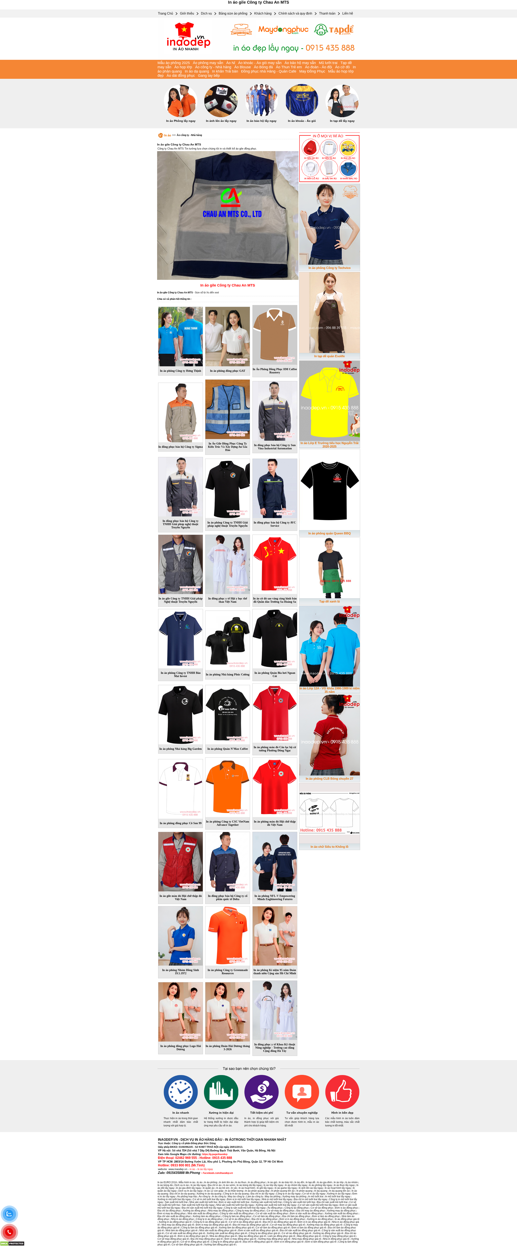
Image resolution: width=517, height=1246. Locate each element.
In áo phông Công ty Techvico (330, 268)
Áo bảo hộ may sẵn (300, 63)
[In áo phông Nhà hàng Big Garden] (180, 713)
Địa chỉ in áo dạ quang (182, 1193)
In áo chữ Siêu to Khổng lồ (329, 846)
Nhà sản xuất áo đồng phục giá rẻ (217, 1230)
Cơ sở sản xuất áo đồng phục (272, 1213)
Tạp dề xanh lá (329, 601)
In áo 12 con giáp (213, 1190)
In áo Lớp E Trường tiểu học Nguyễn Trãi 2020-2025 (329, 444)
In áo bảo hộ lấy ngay (261, 120)
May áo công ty (236, 1196)
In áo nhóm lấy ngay (296, 1185)
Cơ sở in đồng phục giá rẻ (195, 1241)
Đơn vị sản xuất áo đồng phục (306, 1213)
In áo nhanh (180, 1112)
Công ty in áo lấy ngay (288, 1193)
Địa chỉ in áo (215, 1185)
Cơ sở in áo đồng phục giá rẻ (245, 1222)
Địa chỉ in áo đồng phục (265, 1219)
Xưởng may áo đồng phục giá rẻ (324, 1224)
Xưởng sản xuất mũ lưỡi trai (266, 1202)
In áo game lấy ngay (286, 1188)
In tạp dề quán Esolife (329, 356)
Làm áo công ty (254, 1196)
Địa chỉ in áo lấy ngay (262, 1193)
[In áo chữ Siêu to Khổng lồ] (329, 812)
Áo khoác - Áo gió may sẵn (260, 63)
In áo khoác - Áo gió (302, 120)
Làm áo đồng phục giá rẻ (281, 1236)
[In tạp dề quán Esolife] (329, 311)
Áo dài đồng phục (181, 76)
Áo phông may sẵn (208, 63)
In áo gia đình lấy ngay (188, 1188)
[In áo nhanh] (181, 1108)
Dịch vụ (206, 13)
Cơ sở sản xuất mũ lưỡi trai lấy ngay (318, 1205)
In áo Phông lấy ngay (180, 120)
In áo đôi (299, 1182)
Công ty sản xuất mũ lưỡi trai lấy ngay (245, 1207)
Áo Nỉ (230, 63)
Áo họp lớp (183, 67)
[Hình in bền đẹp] (342, 1108)
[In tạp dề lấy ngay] (342, 116)
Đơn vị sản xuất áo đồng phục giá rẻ (258, 1230)
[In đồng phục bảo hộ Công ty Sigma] (180, 411)
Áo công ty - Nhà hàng (213, 67)
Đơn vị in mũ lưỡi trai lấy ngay (243, 1199)
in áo (192, 1169)
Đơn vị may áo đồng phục (172, 1213)
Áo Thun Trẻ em (289, 67)
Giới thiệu (187, 13)
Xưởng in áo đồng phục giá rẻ (175, 1222)
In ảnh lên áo (226, 1182)
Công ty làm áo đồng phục (237, 1216)
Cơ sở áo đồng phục (322, 1207)
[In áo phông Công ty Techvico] (329, 223)
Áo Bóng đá (263, 67)
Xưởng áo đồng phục (194, 1210)
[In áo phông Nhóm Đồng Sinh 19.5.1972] (180, 935)
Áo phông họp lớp (187, 1196)
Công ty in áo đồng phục (209, 1219)
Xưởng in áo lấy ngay (339, 1193)
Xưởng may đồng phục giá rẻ (274, 1239)
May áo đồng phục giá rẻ (252, 1236)
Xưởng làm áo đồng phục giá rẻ (236, 1227)
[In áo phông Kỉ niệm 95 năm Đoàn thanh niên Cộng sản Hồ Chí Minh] (275, 935)
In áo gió (272, 1182)
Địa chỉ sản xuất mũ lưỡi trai (332, 1202)
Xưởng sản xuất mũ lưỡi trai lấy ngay (276, 1205)
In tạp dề (310, 1182)
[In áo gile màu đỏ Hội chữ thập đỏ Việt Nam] (180, 860)
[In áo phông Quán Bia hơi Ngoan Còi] (275, 637)
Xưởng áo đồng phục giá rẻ (328, 1233)
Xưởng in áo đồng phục (320, 1219)
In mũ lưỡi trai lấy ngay (337, 1196)
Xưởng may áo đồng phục (341, 1210)
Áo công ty (204, 1196)
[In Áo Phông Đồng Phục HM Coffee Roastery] (275, 334)
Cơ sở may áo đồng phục (281, 1210)
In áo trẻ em (222, 1188)
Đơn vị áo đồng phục (346, 1207)
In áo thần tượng (234, 1190)
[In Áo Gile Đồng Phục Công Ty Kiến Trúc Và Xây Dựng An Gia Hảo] (227, 408)
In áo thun (240, 1182)
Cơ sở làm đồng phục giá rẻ (187, 1244)
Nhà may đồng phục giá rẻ (306, 1239)
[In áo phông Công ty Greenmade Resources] (227, 935)
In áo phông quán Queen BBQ (329, 533)
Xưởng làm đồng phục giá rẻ (220, 1244)
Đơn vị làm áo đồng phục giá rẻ (309, 1227)
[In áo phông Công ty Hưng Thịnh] (180, 335)
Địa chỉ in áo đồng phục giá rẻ (279, 1222)
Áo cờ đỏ (342, 67)
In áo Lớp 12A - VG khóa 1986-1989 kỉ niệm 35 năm (329, 690)
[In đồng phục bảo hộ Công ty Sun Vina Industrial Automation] (275, 410)
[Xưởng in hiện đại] (221, 1108)
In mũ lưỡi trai (315, 1196)
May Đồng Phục (312, 71)
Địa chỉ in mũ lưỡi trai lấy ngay (310, 1199)
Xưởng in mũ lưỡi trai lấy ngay (174, 1199)
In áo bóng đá (165, 1185)
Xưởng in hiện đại (221, 1112)
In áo (167, 135)
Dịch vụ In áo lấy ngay (190, 1190)
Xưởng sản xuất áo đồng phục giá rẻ (227, 1233)
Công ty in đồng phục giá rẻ (226, 1241)
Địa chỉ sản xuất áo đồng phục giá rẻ (300, 1230)
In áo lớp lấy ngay (273, 1185)
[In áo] (258, 59)
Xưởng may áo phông (294, 1196)
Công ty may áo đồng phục (250, 1210)
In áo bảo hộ (286, 1182)
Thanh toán (327, 13)
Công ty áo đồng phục (297, 1207)
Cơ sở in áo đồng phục (237, 1219)
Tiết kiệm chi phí (261, 1112)
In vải (234, 1188)
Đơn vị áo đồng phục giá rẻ (193, 1236)
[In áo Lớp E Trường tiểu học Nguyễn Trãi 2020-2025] (329, 400)
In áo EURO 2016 (167, 1182)
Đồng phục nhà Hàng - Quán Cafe (268, 71)
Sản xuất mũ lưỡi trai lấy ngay (198, 1205)
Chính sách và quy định (295, 13)
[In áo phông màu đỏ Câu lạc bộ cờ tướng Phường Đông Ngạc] (275, 712)
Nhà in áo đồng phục (182, 1219)
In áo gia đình (324, 1182)
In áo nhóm (351, 1182)
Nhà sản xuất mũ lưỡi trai (203, 1202)
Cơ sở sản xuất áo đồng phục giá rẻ (185, 1233)
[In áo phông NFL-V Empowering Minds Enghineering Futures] (275, 860)
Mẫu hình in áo (187, 1182)
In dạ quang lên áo (339, 1190)
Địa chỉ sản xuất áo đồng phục (174, 1216)
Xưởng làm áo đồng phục (207, 1216)
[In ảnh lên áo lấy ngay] (221, 116)
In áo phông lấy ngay (320, 1185)
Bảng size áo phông (233, 13)
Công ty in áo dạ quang (236, 1193)
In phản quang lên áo (283, 1190)
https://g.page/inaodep (214, 1154)
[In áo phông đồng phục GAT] (227, 335)
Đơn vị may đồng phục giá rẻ (240, 1239)
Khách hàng (263, 13)
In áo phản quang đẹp (257, 1190)
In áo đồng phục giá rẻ (347, 1219)
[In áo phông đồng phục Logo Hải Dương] (180, 1011)
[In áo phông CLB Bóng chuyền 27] (329, 734)
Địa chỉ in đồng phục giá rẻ (258, 1241)
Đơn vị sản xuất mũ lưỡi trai (234, 1202)
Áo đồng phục (275, 1207)
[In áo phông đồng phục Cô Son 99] (180, 788)
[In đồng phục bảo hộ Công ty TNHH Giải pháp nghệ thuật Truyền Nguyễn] (180, 486)
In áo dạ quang (197, 71)
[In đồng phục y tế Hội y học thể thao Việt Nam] (227, 563)
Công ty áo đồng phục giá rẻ (264, 1233)
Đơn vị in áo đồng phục (292, 1219)
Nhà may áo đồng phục (221, 1210)
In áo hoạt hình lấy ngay (338, 1188)
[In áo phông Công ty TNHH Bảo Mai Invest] (180, 637)
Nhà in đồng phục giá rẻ (336, 1239)
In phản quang (304, 1190)
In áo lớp (339, 1182)
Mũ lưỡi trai (328, 63)
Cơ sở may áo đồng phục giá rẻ (287, 1224)
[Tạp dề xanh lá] (329, 567)
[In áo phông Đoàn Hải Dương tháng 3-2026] (227, 1011)
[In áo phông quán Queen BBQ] (329, 489)
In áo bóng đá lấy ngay (249, 1185)
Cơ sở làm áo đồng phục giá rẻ (273, 1227)
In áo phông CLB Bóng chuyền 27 (329, 778)
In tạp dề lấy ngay (342, 120)
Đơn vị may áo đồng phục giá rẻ (213, 1224)
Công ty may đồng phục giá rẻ (339, 1236)
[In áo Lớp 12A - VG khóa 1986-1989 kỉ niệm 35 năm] (329, 645)
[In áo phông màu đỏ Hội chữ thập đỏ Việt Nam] (275, 786)
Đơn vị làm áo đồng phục (326, 1216)
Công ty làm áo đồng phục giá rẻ (199, 1227)
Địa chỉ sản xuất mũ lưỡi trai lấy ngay (202, 1207)
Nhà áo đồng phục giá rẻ (223, 1236)
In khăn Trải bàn (225, 71)
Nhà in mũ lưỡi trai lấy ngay (277, 1199)
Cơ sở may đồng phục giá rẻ (173, 1239)
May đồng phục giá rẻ (309, 1236)
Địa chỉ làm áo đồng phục (296, 1216)
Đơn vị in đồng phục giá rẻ (289, 1241)
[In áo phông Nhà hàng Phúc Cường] (227, 639)
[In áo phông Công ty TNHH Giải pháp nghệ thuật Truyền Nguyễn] (227, 487)
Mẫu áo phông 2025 (174, 63)
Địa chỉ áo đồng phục (169, 1210)
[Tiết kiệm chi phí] (261, 1108)
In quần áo (208, 1188)
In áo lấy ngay (205, 1169)
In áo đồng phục (257, 1182)
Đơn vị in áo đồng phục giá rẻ (314, 1222)
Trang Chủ (165, 13)
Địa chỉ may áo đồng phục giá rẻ (250, 1224)
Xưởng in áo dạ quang (209, 1193)
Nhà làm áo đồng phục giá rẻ (182, 1230)
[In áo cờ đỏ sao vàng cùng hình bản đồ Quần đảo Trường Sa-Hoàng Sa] (275, 563)
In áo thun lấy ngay (344, 1185)
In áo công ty (219, 1196)
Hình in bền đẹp (342, 1112)
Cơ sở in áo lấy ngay (313, 1193)
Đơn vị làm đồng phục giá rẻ (320, 1241)
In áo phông (210, 1182)
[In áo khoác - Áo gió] (302, 116)
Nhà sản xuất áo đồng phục (203, 1213)
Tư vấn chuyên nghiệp (302, 1112)
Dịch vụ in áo (181, 1185)
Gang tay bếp (209, 76)
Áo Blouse (242, 67)
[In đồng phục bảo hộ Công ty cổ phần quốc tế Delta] (227, 860)
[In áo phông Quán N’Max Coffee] (227, 713)
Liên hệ (347, 13)
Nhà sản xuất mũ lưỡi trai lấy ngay (235, 1205)
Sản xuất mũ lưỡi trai (176, 1202)
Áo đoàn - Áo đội (318, 67)
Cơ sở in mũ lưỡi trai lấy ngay (209, 1199)
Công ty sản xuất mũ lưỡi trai (299, 1202)
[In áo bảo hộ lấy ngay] (261, 116)
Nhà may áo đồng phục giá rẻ (178, 1224)
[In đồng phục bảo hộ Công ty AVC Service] (275, 487)
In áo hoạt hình (247, 1188)
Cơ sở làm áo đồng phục (267, 1216)
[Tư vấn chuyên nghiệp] (302, 1108)
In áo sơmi (229, 1185)
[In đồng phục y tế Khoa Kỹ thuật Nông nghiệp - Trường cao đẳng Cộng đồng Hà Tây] (275, 1009)
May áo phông (273, 1196)
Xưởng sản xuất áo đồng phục (341, 1213)
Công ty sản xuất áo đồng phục (237, 1213)
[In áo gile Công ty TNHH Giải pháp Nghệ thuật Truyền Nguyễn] (180, 563)
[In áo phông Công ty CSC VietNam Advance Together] (227, 786)
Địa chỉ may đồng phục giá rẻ (207, 1239)
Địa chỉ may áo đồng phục (310, 1210)
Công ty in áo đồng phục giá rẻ (210, 1222)
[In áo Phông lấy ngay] (181, 116)
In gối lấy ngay (265, 1188)
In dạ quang (320, 1190)
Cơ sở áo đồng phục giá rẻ (296, 1233)
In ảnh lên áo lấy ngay (221, 120)
